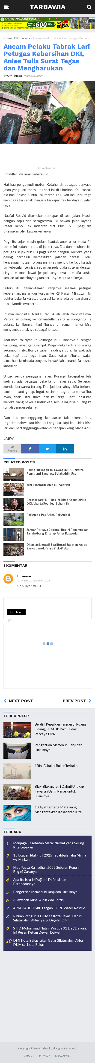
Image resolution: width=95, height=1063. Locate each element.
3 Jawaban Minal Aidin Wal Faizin (38, 900)
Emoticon (16, 612)
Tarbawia (47, 7)
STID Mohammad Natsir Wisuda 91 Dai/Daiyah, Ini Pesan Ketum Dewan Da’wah (49, 930)
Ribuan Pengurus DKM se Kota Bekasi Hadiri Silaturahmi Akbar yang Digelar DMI (47, 918)
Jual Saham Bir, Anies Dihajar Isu (48, 485)
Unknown (24, 576)
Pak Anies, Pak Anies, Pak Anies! (48, 515)
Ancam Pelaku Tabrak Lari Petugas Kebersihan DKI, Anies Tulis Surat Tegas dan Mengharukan (46, 57)
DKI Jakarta (22, 38)
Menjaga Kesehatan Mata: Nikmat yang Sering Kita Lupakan (48, 845)
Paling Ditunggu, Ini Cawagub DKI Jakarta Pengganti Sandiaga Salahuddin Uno (55, 471)
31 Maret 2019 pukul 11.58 (33, 580)
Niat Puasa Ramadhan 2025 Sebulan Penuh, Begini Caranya (46, 869)
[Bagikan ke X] (47, 448)
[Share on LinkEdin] (65, 448)
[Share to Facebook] (30, 448)
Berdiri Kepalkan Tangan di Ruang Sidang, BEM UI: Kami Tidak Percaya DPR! (60, 729)
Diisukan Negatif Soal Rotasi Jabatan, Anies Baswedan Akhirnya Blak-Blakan (57, 546)
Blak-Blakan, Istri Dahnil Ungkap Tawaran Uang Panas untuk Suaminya (59, 791)
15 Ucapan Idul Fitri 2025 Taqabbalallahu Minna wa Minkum (49, 857)
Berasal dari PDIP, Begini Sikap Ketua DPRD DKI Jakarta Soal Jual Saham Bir (56, 501)
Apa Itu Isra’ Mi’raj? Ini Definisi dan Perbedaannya (39, 881)
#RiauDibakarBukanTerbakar (57, 766)
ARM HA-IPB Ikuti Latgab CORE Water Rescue (49, 908)
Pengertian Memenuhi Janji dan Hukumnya (45, 892)
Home (7, 38)
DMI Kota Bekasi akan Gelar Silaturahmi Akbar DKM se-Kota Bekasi (48, 942)
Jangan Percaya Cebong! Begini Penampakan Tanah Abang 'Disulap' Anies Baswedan (57, 531)
